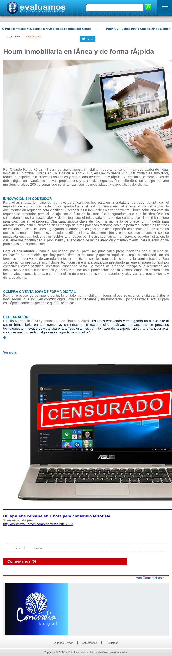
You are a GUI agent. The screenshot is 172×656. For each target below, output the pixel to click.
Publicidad (112, 642)
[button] (164, 8)
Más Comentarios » (150, 578)
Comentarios (33, 36)
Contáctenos (89, 642)
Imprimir (38, 548)
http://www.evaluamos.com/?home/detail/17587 (38, 524)
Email (17, 548)
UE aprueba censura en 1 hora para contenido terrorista (56, 516)
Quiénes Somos (63, 642)
